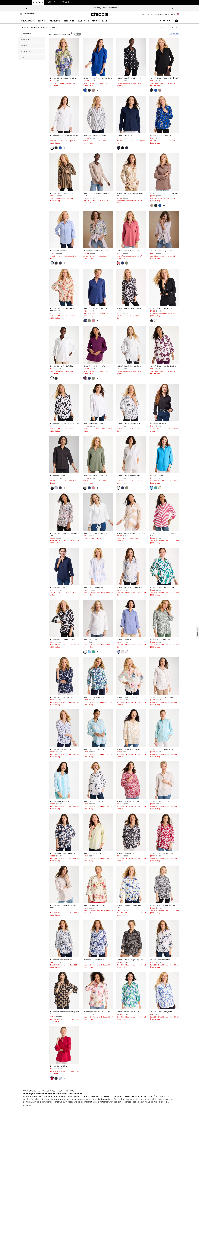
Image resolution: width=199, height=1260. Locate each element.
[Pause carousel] (196, 8)
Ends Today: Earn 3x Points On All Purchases (59, 8)
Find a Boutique (170, 14)
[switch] (77, 34)
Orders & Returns (157, 14)
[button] (176, 20)
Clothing (32, 28)
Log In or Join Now (88, 8)
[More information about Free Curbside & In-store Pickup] (71, 33)
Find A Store (174, 34)
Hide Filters (26, 34)
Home (23, 28)
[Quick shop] (97, 90)
